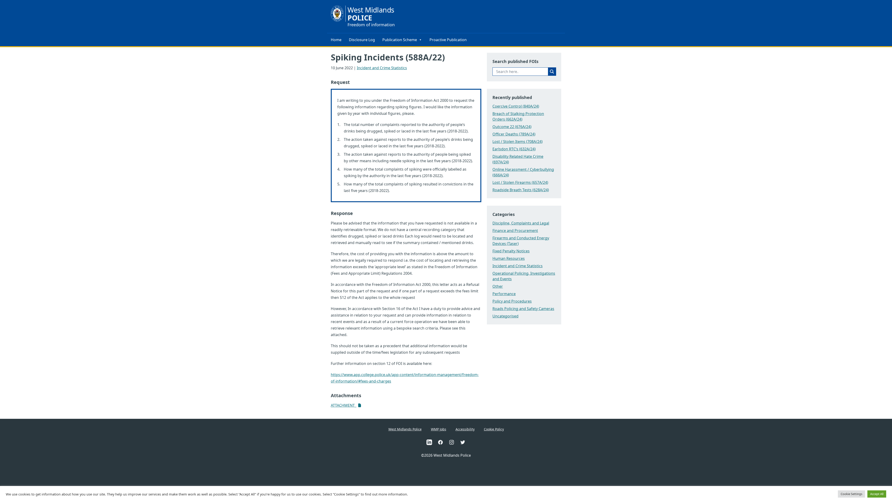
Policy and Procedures (512, 301)
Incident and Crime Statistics (382, 67)
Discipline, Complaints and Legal (520, 223)
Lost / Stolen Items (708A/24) (517, 141)
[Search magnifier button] (552, 72)
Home (336, 39)
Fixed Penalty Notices (511, 251)
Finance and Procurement (515, 230)
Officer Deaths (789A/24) (513, 134)
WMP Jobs (438, 429)
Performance (504, 293)
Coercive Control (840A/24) (515, 106)
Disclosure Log (362, 39)
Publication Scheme (399, 39)
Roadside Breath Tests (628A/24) (520, 189)
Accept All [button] (876, 494)
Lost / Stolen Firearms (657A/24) (520, 182)
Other (497, 286)
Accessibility (465, 429)
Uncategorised (505, 316)
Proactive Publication (448, 39)
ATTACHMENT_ (343, 405)
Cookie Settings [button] (851, 494)
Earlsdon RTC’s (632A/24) (514, 149)
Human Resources (508, 258)
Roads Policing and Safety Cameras (523, 308)
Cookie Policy (494, 429)
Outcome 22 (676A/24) (511, 126)
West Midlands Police (405, 429)
